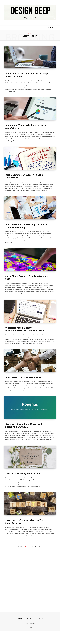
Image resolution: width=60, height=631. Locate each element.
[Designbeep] (30, 12)
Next (39, 546)
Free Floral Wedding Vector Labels (23, 473)
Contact (29, 618)
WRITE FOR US (20, 618)
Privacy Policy (38, 618)
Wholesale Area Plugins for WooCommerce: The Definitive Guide (24, 329)
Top (30, 627)
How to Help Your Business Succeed (23, 377)
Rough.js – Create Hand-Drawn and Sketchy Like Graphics (23, 425)
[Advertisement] (15, 576)
